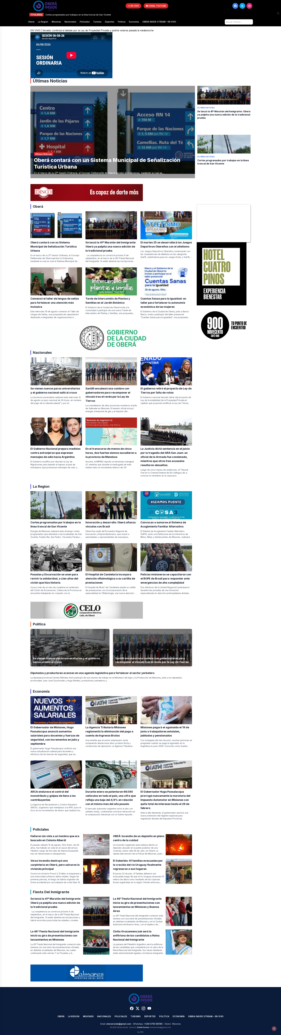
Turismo (97, 21)
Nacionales (70, 21)
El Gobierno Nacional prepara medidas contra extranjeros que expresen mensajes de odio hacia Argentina (55, 452)
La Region (43, 21)
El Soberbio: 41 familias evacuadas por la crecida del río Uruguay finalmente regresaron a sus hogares (138, 864)
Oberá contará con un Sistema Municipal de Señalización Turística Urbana (53, 246)
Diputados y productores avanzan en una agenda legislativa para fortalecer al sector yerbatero (92, 673)
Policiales (85, 21)
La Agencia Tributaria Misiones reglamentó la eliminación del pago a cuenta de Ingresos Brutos (109, 731)
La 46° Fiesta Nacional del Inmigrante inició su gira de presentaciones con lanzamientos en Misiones (54, 935)
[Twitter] (242, 6)
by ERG (140, 1032)
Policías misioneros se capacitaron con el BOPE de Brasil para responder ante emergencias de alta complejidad (165, 578)
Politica (121, 21)
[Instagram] (249, 6)
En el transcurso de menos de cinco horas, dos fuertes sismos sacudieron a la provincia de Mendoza (111, 452)
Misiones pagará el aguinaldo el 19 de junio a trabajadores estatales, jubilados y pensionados (164, 731)
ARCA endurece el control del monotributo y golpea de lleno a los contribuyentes (53, 795)
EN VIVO (134, 6)
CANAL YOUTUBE (157, 6)
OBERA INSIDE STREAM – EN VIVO (159, 21)
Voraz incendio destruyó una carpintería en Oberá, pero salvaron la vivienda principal (55, 864)
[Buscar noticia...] (278, 13)
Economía (134, 21)
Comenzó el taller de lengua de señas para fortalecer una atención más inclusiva (54, 302)
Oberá (31, 21)
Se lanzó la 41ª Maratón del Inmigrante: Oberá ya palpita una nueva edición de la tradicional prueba (223, 114)
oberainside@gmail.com (118, 1024)
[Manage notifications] (274, 1028)
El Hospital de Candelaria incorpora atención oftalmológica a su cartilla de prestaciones (110, 578)
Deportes (109, 21)
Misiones (56, 21)
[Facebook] (235, 6)
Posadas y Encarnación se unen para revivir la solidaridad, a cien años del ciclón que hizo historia (54, 578)
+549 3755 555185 (153, 1024)
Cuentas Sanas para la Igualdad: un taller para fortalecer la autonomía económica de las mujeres (163, 302)
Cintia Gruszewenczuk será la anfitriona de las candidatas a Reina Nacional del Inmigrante (136, 935)
